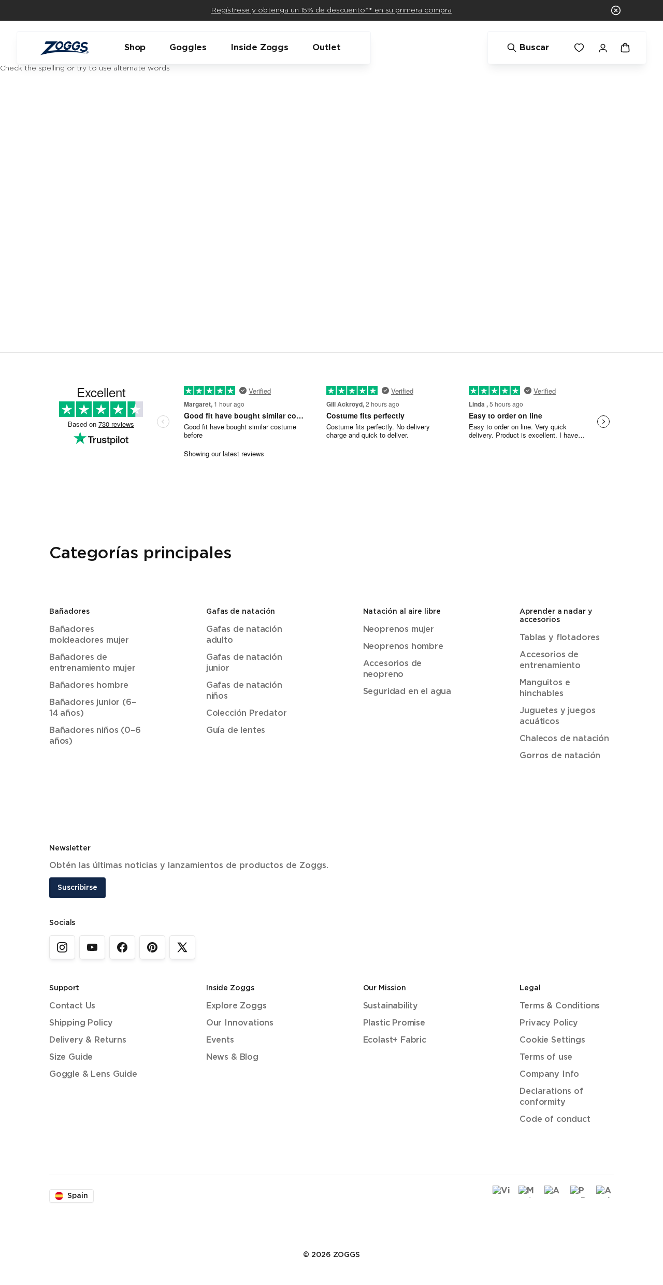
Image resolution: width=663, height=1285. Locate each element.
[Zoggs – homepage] (64, 48)
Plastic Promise (394, 1023)
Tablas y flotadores (560, 638)
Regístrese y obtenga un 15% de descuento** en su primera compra (331, 10)
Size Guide (71, 1057)
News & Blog (232, 1057)
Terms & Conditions (560, 1006)
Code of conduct (555, 1119)
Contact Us (72, 1006)
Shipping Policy (80, 1023)
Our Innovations (239, 1023)
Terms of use (546, 1057)
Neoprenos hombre (403, 647)
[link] (62, 947)
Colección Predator (246, 713)
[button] (616, 10)
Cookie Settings (552, 1040)
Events (220, 1040)
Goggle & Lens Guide (93, 1074)
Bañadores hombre (88, 685)
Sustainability (391, 1006)
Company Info (549, 1074)
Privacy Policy (549, 1023)
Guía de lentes (236, 730)
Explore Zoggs (236, 1006)
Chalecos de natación (564, 739)
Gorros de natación (560, 756)
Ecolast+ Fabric (394, 1040)
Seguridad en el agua (407, 692)
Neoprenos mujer (398, 629)
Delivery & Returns (87, 1040)
